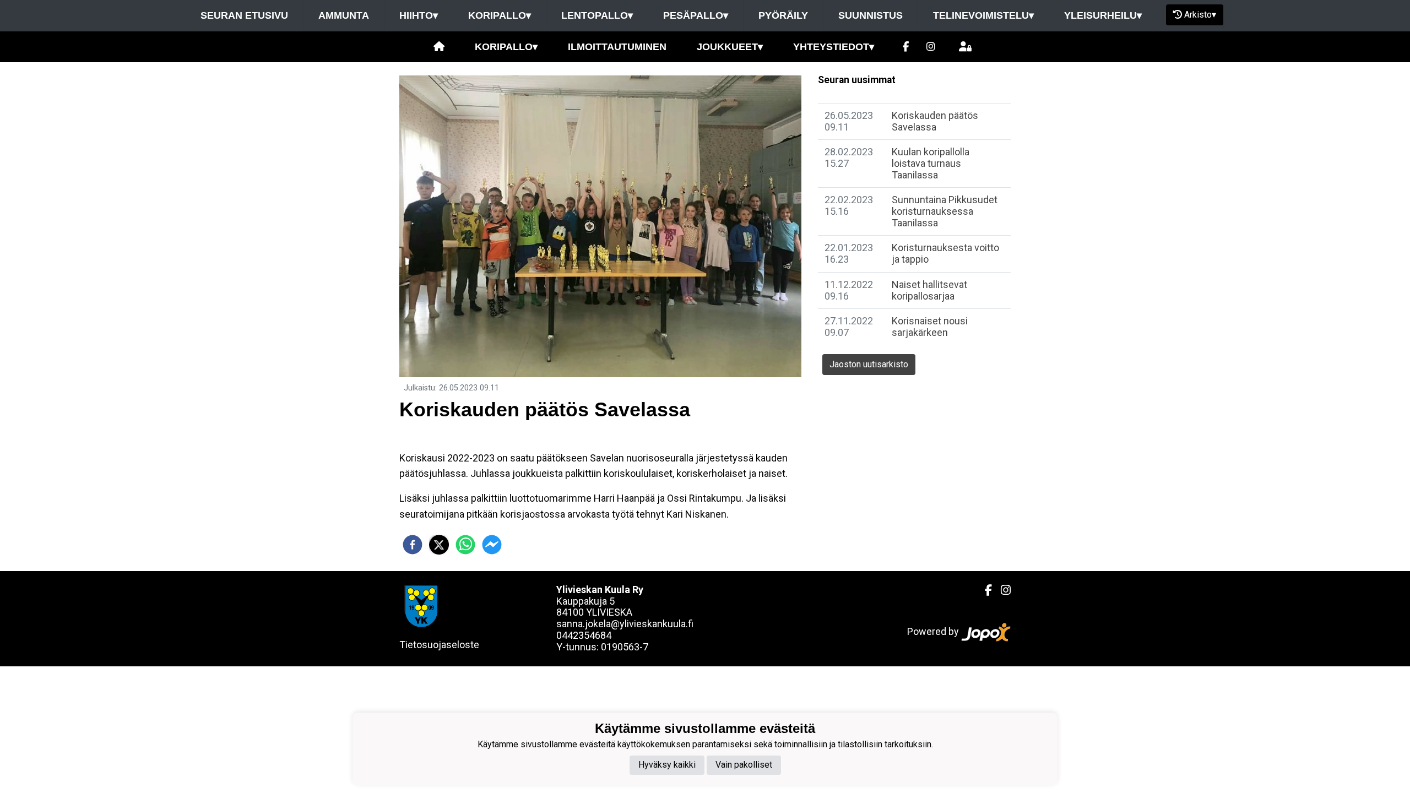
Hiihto (418, 15)
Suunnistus (870, 15)
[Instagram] (931, 47)
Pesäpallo (695, 15)
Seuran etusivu (244, 15)
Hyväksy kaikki (667, 764)
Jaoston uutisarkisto (868, 364)
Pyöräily (783, 15)
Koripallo (499, 15)
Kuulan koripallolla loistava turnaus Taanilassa (930, 163)
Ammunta (343, 15)
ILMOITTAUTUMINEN (617, 46)
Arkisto (1200, 14)
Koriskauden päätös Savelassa (935, 121)
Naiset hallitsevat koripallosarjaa (929, 290)
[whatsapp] (465, 545)
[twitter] (439, 545)
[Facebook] (906, 47)
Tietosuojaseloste (439, 644)
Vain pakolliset (743, 764)
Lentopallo (597, 15)
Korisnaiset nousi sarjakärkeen (930, 326)
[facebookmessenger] (492, 545)
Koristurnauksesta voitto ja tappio (945, 253)
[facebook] (412, 545)
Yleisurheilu (1103, 15)
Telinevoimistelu (983, 15)
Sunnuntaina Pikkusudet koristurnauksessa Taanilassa (944, 211)
